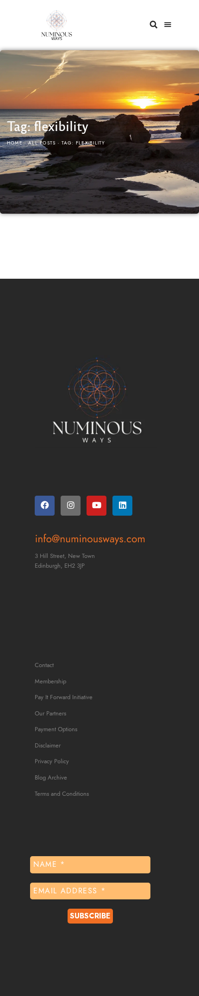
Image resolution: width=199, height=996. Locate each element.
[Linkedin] (122, 506)
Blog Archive (51, 777)
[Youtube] (96, 506)
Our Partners (50, 713)
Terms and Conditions (62, 794)
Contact (44, 665)
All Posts (42, 143)
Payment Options (56, 729)
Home (15, 143)
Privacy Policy (52, 761)
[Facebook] (45, 506)
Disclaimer (48, 745)
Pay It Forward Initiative (64, 697)
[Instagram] (71, 506)
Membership (50, 681)
